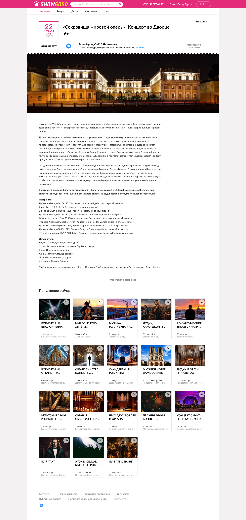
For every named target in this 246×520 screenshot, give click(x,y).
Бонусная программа (97, 494)
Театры (60, 11)
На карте (140, 48)
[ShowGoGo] (51, 4)
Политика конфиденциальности (87, 499)
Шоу (106, 11)
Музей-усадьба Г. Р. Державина (98, 44)
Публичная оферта (50, 499)
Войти (203, 4)
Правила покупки (68, 494)
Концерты (44, 11)
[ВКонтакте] (68, 46)
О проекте (123, 494)
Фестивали (91, 11)
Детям (74, 11)
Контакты (45, 494)
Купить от (53, 314)
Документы (121, 499)
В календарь (201, 21)
